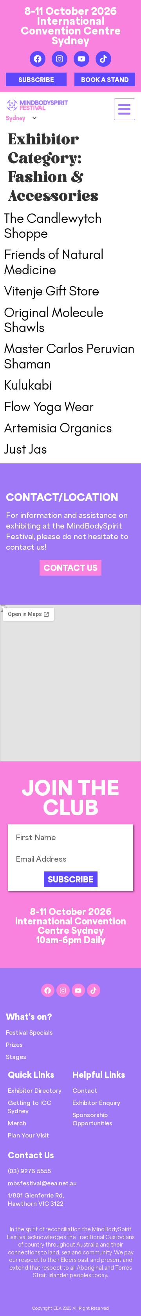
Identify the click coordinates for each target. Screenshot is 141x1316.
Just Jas (25, 449)
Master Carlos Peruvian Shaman (69, 356)
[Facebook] (37, 59)
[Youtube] (81, 59)
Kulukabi (28, 385)
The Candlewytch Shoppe (53, 225)
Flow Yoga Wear (49, 407)
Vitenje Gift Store (51, 291)
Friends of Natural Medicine (53, 261)
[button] (125, 109)
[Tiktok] (103, 59)
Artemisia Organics (58, 428)
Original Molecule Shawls (53, 319)
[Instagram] (59, 59)
